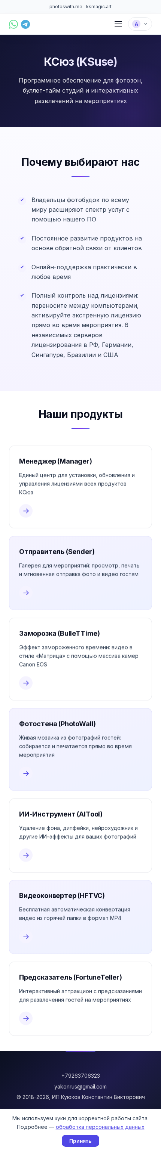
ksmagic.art (99, 6)
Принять (80, 1141)
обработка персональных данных (100, 1127)
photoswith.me (65, 6)
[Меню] (118, 24)
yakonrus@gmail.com (80, 1086)
